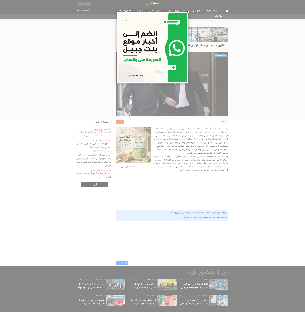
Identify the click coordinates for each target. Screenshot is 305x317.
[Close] (188, 12)
